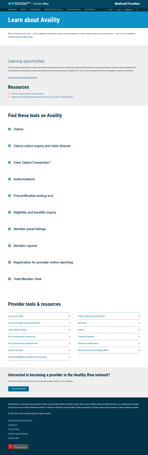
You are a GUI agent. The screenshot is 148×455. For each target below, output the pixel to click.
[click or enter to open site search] (137, 10)
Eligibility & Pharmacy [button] (53, 9)
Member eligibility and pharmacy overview (27, 357)
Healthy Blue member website (20, 420)
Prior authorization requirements (23, 343)
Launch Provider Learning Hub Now (22, 78)
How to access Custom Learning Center (28, 94)
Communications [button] (74, 9)
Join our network (18, 389)
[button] (74, 129)
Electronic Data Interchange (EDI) (93, 350)
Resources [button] (12, 9)
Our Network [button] (90, 9)
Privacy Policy (14, 429)
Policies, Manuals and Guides (91, 316)
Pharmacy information (88, 343)
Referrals (82, 323)
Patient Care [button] (35, 9)
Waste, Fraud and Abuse (18, 433)
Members (128, 9)
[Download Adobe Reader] (74, 446)
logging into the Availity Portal (20, 37)
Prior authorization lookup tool (21, 336)
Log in (119, 9)
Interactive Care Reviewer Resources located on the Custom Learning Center (42, 97)
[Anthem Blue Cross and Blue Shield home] (28, 3)
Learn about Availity (17, 330)
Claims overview (15, 350)
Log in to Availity (15, 316)
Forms (81, 330)
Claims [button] (23, 9)
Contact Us (12, 425)
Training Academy (86, 336)
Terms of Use (13, 438)
